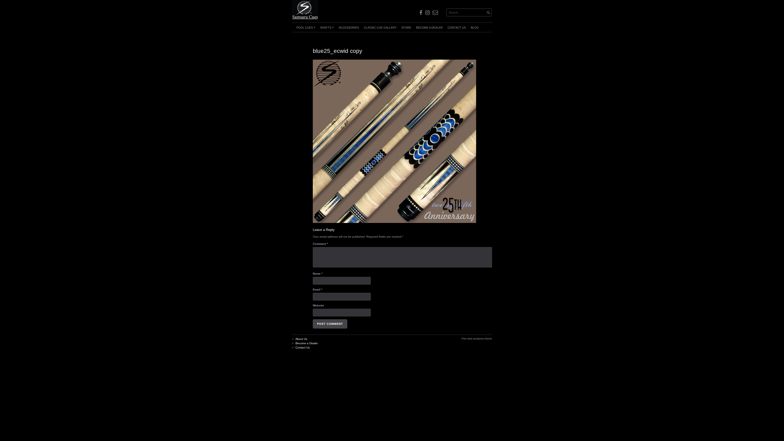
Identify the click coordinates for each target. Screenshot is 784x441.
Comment (320, 243)
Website (318, 305)
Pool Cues (306, 29)
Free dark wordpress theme (477, 338)
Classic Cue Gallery (380, 27)
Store (406, 27)
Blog (475, 27)
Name (317, 273)
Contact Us (457, 27)
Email (317, 289)
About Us (301, 339)
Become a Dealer (429, 27)
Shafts (327, 29)
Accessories (349, 27)
